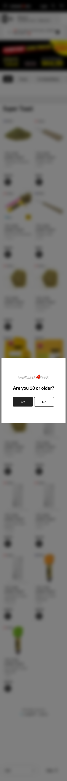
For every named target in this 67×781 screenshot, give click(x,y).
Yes (23, 402)
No (44, 402)
